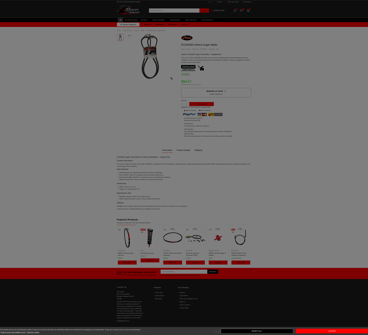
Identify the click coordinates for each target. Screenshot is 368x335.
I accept (332, 331)
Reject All (257, 331)
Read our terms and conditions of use (13, 332)
